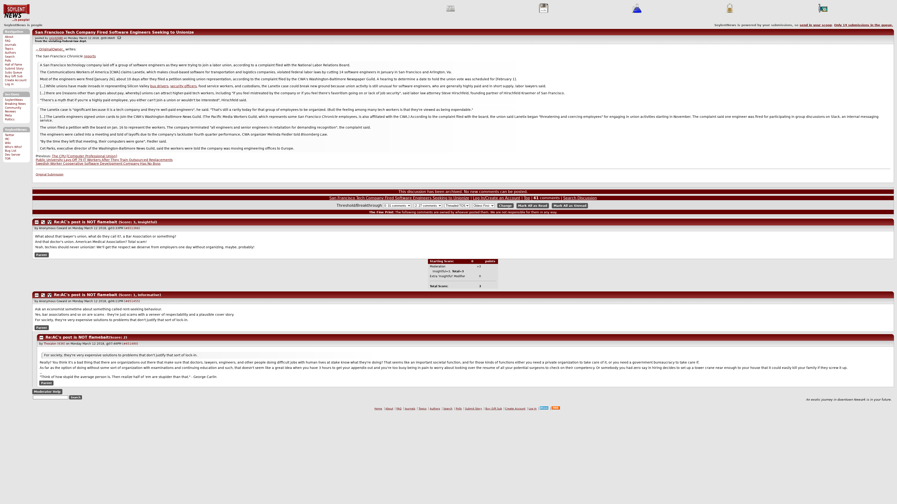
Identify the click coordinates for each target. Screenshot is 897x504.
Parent (41, 254)
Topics (9, 48)
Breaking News (15, 103)
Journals (10, 44)
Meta (8, 115)
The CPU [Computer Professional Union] (84, 156)
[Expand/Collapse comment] (37, 222)
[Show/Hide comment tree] (43, 222)
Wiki (8, 143)
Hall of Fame (13, 64)
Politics (9, 119)
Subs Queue (13, 72)
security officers (183, 86)
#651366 (132, 228)
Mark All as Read (532, 205)
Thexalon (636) (54, 343)
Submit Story (14, 68)
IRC (7, 139)
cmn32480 (56, 38)
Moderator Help (47, 391)
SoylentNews (16, 13)
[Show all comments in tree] (49, 222)
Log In (9, 84)
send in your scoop (816, 25)
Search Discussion (580, 198)
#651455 (132, 301)
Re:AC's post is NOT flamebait (85, 222)
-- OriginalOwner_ (50, 49)
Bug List (10, 150)
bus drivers (159, 86)
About (9, 36)
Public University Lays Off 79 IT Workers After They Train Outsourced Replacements (104, 160)
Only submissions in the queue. (863, 25)
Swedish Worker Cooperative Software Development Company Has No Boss (98, 163)
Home (378, 408)
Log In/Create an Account (496, 198)
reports (90, 56)
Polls (8, 60)
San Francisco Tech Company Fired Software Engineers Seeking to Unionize (114, 32)
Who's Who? (13, 147)
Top (527, 198)
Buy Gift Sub (14, 76)
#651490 (130, 343)
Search (10, 56)
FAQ (7, 40)
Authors (10, 52)
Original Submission (50, 174)
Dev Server (12, 154)
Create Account (16, 80)
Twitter (9, 135)
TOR (8, 158)
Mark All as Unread (570, 205)
